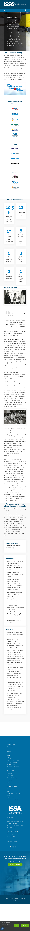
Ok (16, 925)
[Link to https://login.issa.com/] (25, 10)
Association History (12, 746)
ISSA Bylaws (10, 758)
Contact (9, 751)
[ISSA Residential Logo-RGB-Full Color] (15, 103)
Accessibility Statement (13, 766)
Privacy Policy (15, 900)
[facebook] (7, 847)
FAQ (8, 782)
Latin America (10, 797)
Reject (25, 925)
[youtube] (10, 847)
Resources (9, 780)
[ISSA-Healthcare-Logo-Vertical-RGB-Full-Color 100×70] (15, 133)
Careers (9, 749)
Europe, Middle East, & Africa (14, 793)
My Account (10, 773)
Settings (4, 928)
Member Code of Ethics (13, 760)
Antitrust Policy (11, 764)
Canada (9, 789)
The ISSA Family (11, 744)
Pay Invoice (10, 775)
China (8, 791)
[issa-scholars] (15, 185)
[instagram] (13, 847)
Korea (8, 795)
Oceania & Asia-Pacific (12, 800)
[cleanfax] (15, 146)
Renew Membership (12, 777)
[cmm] (15, 151)
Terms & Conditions (12, 762)
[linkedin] (15, 847)
